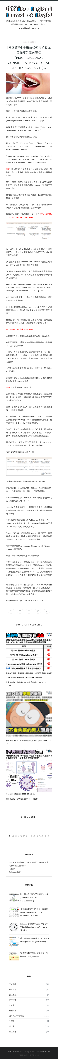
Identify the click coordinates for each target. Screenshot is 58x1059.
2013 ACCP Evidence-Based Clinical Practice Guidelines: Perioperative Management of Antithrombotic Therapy (29, 146)
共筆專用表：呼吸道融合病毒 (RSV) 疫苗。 (23, 799)
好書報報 (12, 989)
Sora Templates (26, 1051)
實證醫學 (12, 1000)
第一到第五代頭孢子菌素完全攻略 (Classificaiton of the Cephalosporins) (34, 897)
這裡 (48, 336)
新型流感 (12, 1010)
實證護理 (12, 995)
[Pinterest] (15, 6)
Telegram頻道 (15, 872)
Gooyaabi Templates (29, 1054)
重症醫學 (12, 1031)
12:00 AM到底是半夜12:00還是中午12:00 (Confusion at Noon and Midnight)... (34, 927)
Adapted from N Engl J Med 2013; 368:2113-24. (25, 600)
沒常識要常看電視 (30, 42)
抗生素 (12, 1005)
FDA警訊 (12, 984)
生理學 (12, 1021)
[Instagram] (19, 6)
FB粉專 (12, 869)
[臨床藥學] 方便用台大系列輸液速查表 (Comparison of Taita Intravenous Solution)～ (34, 912)
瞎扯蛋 (12, 1026)
